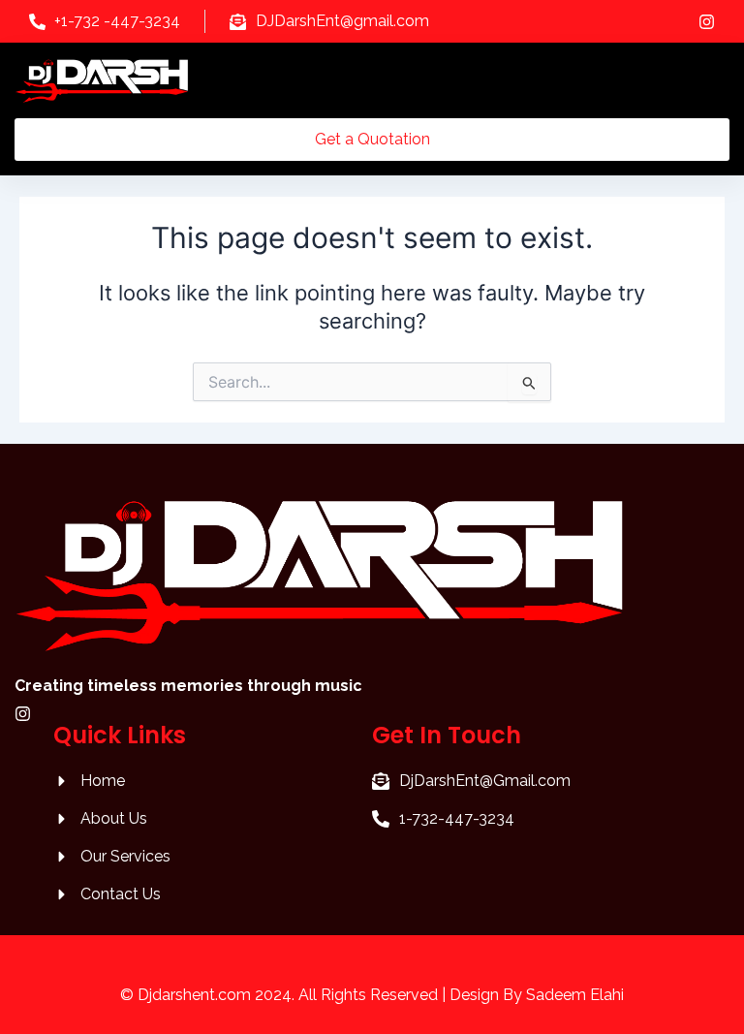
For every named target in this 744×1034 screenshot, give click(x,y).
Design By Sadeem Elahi (537, 995)
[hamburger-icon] (707, 81)
